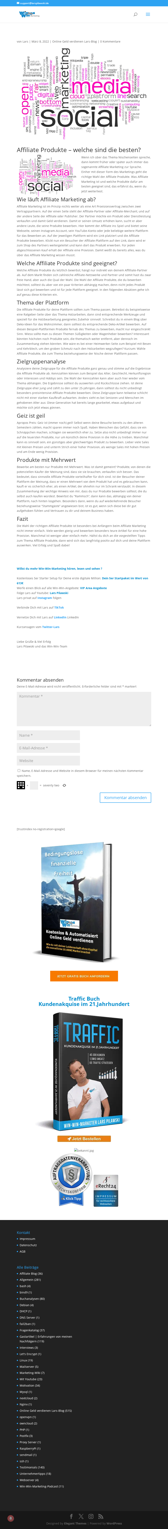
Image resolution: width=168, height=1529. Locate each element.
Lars (25, 41)
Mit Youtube (28, 1379)
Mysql (24, 1392)
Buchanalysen (29, 1299)
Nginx (24, 1404)
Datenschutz (28, 1245)
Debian (25, 1305)
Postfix (24, 1436)
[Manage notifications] (10, 1518)
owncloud (26, 1423)
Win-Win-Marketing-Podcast (39, 1486)
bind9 (24, 1292)
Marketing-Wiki (30, 1373)
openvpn (26, 1417)
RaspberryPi (28, 1448)
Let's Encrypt (28, 1354)
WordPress (114, 1523)
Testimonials (28, 1467)
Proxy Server (28, 1442)
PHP (22, 1430)
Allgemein (26, 1280)
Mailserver (27, 1367)
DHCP (23, 1311)
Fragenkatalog (29, 1330)
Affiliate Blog (28, 1273)
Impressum (27, 1239)
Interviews (27, 1348)
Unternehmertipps (32, 1474)
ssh (22, 1461)
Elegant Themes (75, 1523)
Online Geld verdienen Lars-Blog (74, 41)
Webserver (27, 1480)
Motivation (27, 1385)
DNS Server (27, 1317)
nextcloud (26, 1398)
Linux (23, 1360)
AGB (22, 1251)
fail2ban (25, 1324)
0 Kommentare (110, 41)
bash (23, 1286)
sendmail (26, 1455)
